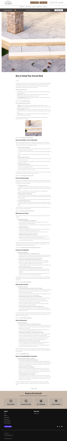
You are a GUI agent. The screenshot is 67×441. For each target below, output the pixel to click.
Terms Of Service (7, 421)
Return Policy (6, 419)
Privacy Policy (6, 417)
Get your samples (34, 2)
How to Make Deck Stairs (25, 100)
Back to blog (34, 388)
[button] (62, 3)
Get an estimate (43, 2)
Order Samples (59, 10)
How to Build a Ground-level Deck (26, 175)
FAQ (5, 413)
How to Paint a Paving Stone (25, 281)
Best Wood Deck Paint (24, 353)
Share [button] (18, 80)
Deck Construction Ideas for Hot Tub (27, 210)
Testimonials (36, 413)
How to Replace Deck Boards (25, 317)
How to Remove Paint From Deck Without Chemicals (30, 247)
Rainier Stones (9, 438)
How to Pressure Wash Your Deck (26, 137)
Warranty (5, 415)
